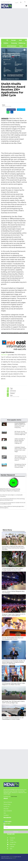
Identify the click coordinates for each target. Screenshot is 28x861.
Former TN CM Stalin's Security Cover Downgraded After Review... (12, 638)
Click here (14, 796)
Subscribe (15, 831)
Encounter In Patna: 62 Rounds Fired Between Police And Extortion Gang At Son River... (13, 548)
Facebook (12, 838)
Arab (20, 40)
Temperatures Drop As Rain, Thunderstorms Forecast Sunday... (20, 466)
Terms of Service (8, 802)
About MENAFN (8, 811)
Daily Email (12, 844)
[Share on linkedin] (11, 112)
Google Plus (13, 842)
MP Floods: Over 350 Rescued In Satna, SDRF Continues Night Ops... (21, 433)
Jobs (5, 813)
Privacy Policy (7, 804)
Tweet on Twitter (21, 109)
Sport (20, 46)
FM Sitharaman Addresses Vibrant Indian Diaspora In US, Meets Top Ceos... (13, 683)
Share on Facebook (11, 109)
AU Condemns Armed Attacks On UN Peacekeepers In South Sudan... (12, 718)
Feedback (6, 815)
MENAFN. (11, 856)
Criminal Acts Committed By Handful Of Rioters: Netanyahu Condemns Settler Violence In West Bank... (13, 662)
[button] (20, 2)
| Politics (5, 43)
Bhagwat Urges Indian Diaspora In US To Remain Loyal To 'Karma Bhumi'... (13, 614)
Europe (13, 40)
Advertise (6, 808)
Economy (14, 43)
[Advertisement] (14, 23)
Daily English (8, 821)
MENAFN (5, 118)
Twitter (11, 840)
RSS (11, 848)
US (5, 40)
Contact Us (6, 806)
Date (3, 105)
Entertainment (9, 46)
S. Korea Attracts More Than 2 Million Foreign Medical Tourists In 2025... (12, 569)
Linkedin (12, 846)
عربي (16, 2)
